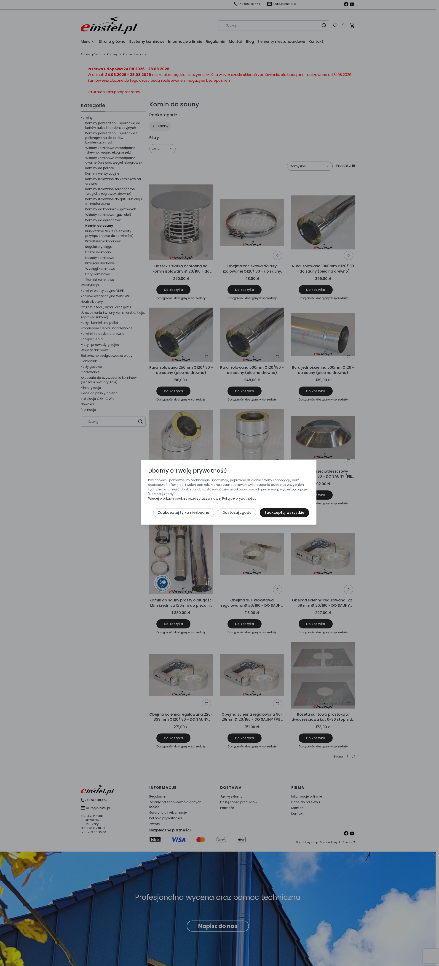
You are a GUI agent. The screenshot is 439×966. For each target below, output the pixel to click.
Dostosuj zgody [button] (236, 512)
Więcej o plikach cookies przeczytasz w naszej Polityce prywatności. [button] (202, 498)
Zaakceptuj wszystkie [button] (284, 512)
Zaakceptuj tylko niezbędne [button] (183, 512)
